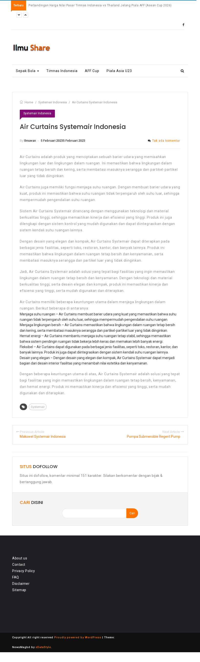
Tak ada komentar (166, 140)
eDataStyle (43, 647)
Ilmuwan (30, 140)
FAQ (15, 577)
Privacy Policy (23, 571)
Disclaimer (21, 584)
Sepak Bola (26, 71)
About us (19, 558)
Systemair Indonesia (37, 113)
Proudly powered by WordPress (77, 637)
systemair (38, 407)
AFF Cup (92, 71)
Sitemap (19, 590)
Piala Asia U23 (119, 71)
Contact (18, 564)
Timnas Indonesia (62, 71)
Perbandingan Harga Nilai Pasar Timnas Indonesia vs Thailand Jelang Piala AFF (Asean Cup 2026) (100, 5)
